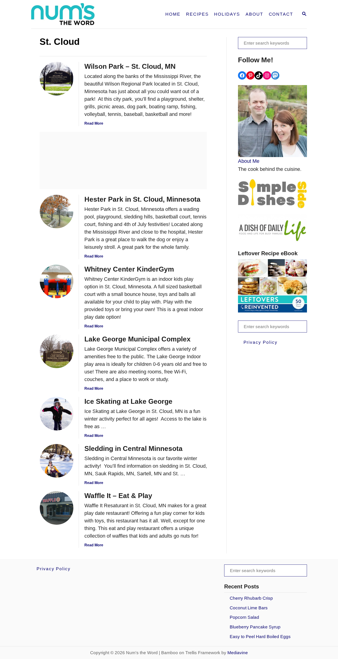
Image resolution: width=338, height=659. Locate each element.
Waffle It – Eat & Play (118, 495)
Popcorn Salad (244, 617)
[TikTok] (259, 75)
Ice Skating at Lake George (128, 401)
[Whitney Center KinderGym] (56, 281)
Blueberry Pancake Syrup (255, 627)
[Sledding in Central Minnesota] (56, 461)
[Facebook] (242, 75)
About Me (248, 161)
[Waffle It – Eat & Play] (56, 508)
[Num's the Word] (81, 14)
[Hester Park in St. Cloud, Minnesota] (56, 211)
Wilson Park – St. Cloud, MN (130, 66)
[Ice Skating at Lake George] (56, 413)
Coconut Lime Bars (249, 607)
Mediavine (237, 652)
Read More (93, 123)
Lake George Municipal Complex (137, 339)
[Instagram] (267, 75)
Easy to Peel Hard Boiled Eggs (260, 636)
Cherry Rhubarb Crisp (251, 598)
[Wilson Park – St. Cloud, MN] (56, 78)
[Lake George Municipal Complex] (56, 351)
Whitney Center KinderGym (129, 269)
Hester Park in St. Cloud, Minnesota (142, 199)
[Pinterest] (250, 75)
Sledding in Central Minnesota (133, 448)
